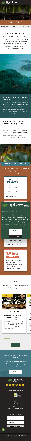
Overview (4, 26)
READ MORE (7, 328)
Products (15, 26)
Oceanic (20, 39)
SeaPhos (9, 41)
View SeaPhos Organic (13, 268)
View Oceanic (10, 196)
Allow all (15, 230)
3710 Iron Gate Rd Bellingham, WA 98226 (15, 407)
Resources (26, 26)
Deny (15, 233)
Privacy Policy (21, 436)
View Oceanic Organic (13, 244)
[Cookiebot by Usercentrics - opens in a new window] (26, 206)
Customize (15, 236)
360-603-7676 (15, 403)
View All (15, 345)
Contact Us (15, 371)
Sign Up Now (15, 426)
